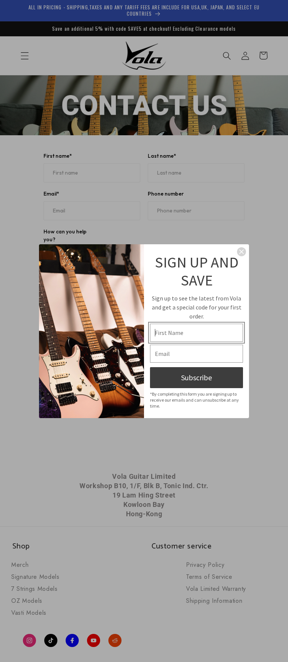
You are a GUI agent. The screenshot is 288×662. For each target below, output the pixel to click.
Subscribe (196, 377)
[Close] (241, 251)
